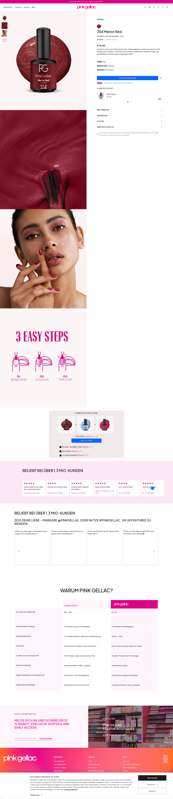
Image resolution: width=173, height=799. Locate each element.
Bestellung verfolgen (96, 771)
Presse (125, 771)
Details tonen (35, 795)
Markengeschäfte (129, 767)
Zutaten (100, 121)
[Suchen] (145, 7)
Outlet (27, 7)
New (33, 7)
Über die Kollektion (105, 127)
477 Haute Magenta (69, 455)
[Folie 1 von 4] (4, 18)
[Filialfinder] (154, 7)
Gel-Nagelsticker (60, 764)
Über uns (126, 761)
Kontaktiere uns (94, 764)
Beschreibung (103, 110)
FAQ (90, 761)
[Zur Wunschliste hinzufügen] (161, 78)
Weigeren (152, 791)
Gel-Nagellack (59, 761)
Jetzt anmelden (46, 738)
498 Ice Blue (111, 94)
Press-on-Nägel (60, 767)
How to (18, 7)
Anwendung (102, 115)
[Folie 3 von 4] (4, 33)
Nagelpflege (58, 771)
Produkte (8, 7)
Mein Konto (92, 767)
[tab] (129, 101)
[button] (32, 547)
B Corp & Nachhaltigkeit (131, 764)
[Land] (150, 7)
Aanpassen (151, 784)
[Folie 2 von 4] (4, 25)
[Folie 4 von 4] (4, 41)
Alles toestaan (152, 778)
